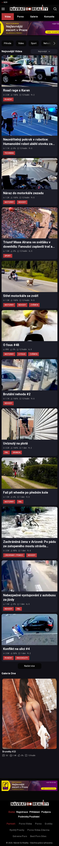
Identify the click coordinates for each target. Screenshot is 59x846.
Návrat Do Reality (21, 843)
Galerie (34, 16)
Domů (11, 812)
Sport (34, 43)
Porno (20, 16)
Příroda (7, 43)
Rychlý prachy (17, 830)
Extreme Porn (20, 836)
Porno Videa (25, 823)
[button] (51, 43)
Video (21, 43)
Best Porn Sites (38, 836)
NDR (5, 2)
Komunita (49, 16)
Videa (8, 16)
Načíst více (29, 666)
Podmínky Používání (28, 816)
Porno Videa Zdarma (38, 830)
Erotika (48, 823)
